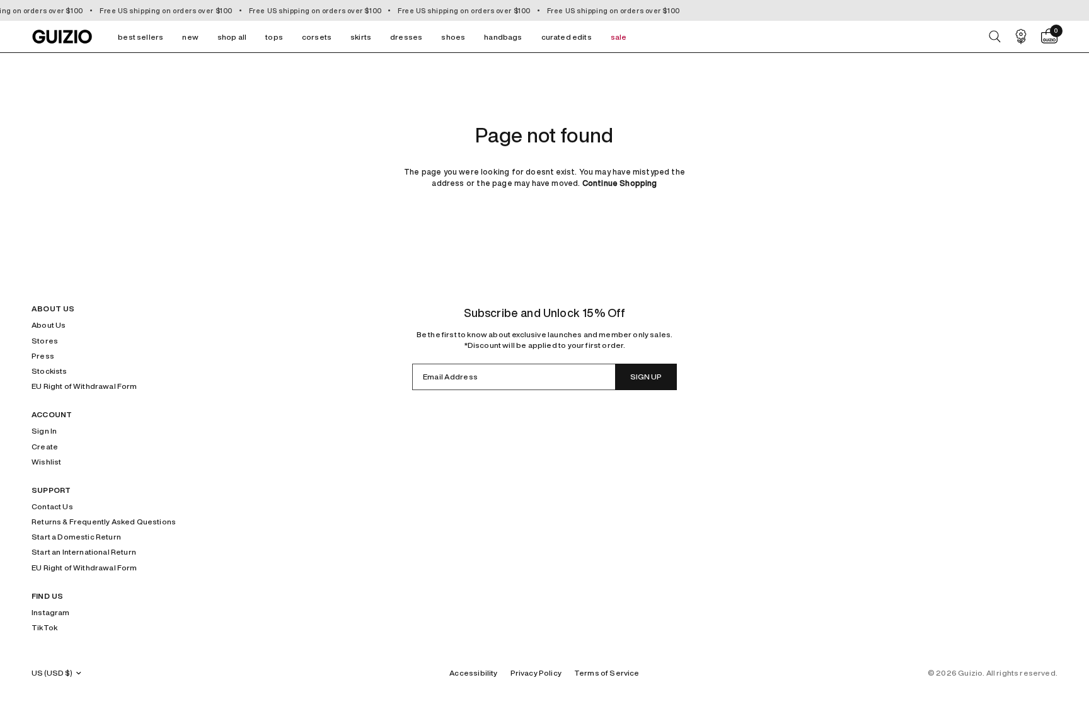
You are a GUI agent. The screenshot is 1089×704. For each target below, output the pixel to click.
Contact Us (52, 506)
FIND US (47, 596)
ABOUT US (53, 309)
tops (274, 37)
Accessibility (473, 673)
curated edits (566, 37)
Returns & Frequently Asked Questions (104, 521)
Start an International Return (84, 552)
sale (619, 37)
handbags (503, 37)
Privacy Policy (536, 673)
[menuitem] (140, 37)
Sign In (44, 431)
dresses (406, 37)
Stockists (49, 371)
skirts (360, 37)
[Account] (1021, 36)
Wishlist (46, 462)
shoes (453, 37)
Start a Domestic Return (76, 537)
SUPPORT (51, 490)
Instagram (51, 612)
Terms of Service (607, 673)
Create (45, 446)
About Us (49, 325)
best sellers (140, 37)
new (190, 37)
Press (43, 356)
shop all (231, 37)
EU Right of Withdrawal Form (84, 386)
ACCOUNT (52, 414)
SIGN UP (646, 376)
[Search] (994, 36)
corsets (316, 37)
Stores (45, 341)
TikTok (44, 627)
